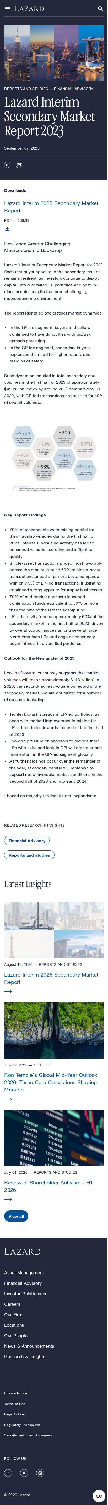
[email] (19, 165)
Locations (14, 1325)
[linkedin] (7, 165)
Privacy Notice (15, 1393)
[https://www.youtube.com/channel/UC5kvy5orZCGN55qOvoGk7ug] (24, 1473)
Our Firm (13, 1314)
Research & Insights (24, 1356)
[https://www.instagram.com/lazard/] (40, 1473)
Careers (12, 1304)
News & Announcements (29, 1346)
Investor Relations (22, 1293)
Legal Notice (14, 1414)
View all (16, 1216)
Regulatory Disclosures (22, 1425)
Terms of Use (14, 1404)
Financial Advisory (27, 840)
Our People (15, 1335)
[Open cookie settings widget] (99, 1496)
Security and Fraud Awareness (28, 1435)
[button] (54, 948)
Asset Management (24, 1272)
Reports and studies (29, 854)
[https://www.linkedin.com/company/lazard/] (8, 1473)
